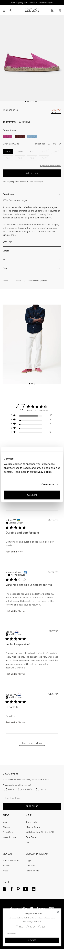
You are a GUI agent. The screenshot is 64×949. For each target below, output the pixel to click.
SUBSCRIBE (32, 806)
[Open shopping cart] (59, 10)
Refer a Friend (32, 871)
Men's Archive (9, 837)
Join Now (30, 866)
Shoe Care (8, 832)
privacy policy (42, 471)
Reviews (6, 866)
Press (5, 871)
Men (5, 822)
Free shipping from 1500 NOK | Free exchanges (32, 3)
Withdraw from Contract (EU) (40, 832)
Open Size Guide (11, 144)
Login (28, 861)
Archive (17, 281)
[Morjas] (32, 10)
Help (28, 843)
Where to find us (11, 861)
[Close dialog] (58, 912)
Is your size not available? (50, 166)
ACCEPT (32, 494)
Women (6, 827)
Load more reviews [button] (32, 743)
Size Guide (31, 837)
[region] (31, 416)
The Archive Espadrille (37, 281)
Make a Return (33, 827)
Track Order (32, 822)
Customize (48, 484)
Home (5, 281)
